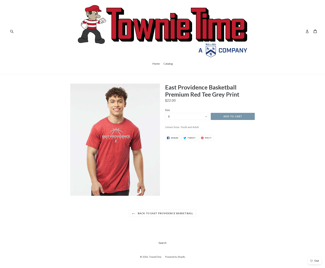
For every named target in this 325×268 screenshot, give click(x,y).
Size (167, 109)
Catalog (168, 63)
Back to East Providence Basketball (165, 213)
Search (162, 242)
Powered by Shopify (175, 256)
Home (156, 63)
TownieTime (155, 256)
